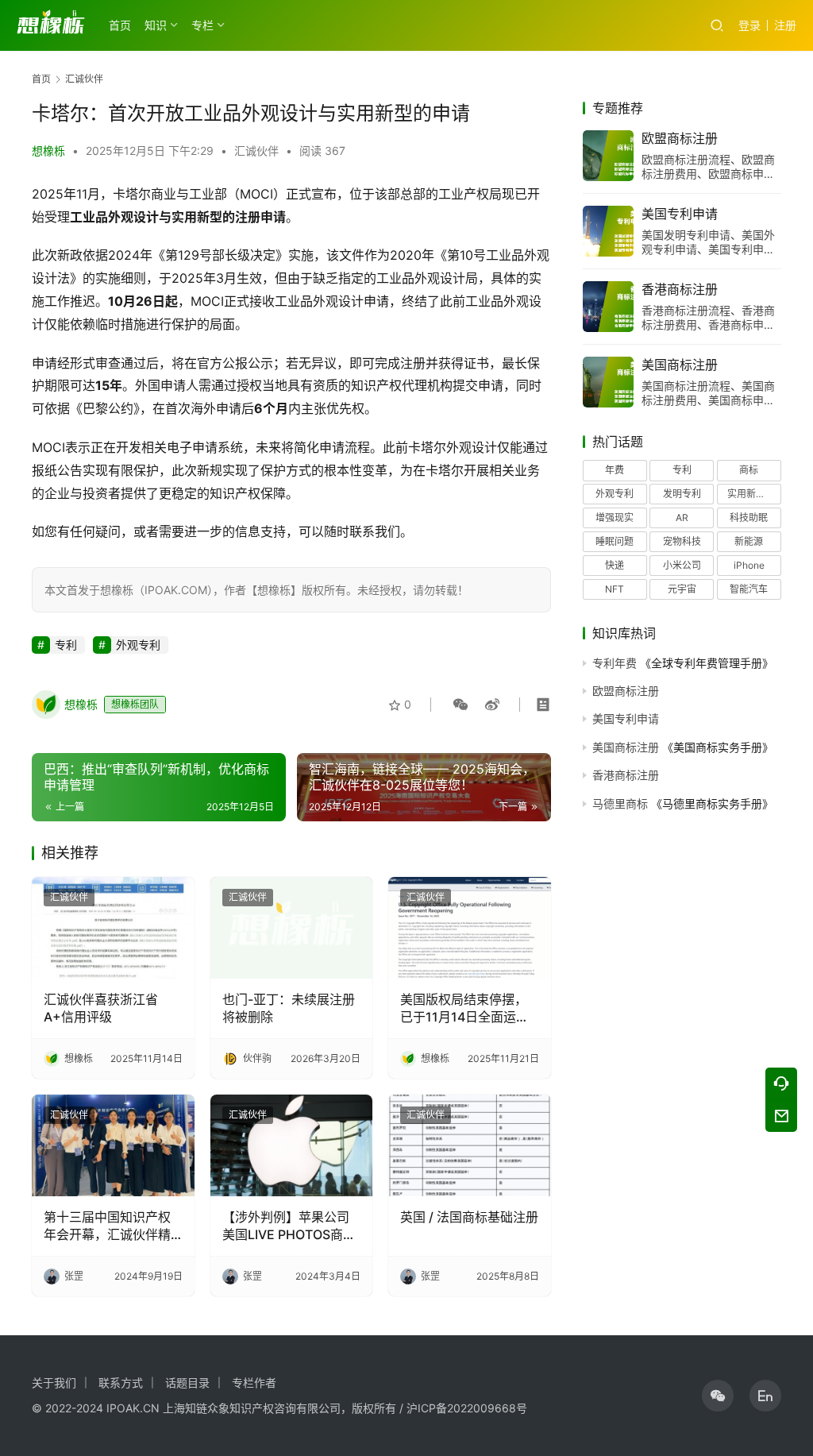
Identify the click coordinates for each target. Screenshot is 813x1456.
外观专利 (138, 644)
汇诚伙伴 (256, 150)
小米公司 (682, 565)
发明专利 (682, 494)
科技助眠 (749, 517)
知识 (155, 25)
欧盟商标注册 (680, 138)
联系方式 (120, 1382)
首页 (120, 25)
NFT (614, 589)
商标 (748, 470)
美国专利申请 (680, 214)
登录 (749, 25)
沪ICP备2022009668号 (466, 1408)
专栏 (202, 25)
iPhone (749, 565)
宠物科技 (682, 541)
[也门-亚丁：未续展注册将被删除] (291, 928)
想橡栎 (48, 150)
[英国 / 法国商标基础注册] (469, 1145)
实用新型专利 (754, 494)
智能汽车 (749, 589)
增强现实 (614, 517)
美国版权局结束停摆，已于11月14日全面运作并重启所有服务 (464, 1008)
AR (682, 517)
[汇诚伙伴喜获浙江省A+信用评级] (113, 928)
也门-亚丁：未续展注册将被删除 (288, 1008)
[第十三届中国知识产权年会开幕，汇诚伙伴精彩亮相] (113, 1145)
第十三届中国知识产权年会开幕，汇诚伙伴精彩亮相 (107, 1226)
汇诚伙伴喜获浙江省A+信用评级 (101, 1008)
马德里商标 (620, 803)
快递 (614, 565)
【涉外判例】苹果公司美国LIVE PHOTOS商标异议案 (289, 1226)
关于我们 (54, 1382)
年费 (614, 470)
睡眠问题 (614, 541)
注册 (785, 25)
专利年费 (614, 663)
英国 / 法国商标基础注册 (469, 1217)
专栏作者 (254, 1382)
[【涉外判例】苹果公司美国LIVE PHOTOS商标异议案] (291, 1145)
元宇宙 (682, 589)
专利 (66, 644)
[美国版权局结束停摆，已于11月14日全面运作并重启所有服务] (469, 928)
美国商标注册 (680, 365)
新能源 (748, 541)
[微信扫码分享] (460, 704)
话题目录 (187, 1382)
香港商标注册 (680, 289)
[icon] (718, 1396)
